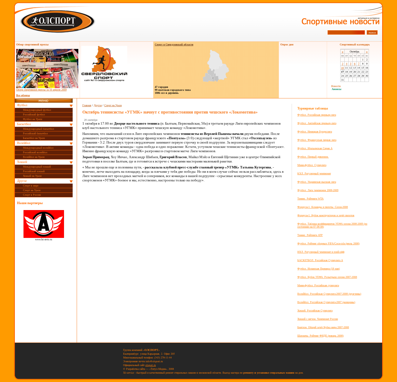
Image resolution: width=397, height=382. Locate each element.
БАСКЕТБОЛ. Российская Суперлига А (320, 260)
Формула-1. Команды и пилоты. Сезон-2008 (322, 206)
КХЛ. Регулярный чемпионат (314, 173)
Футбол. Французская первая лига (316, 139)
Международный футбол (37, 109)
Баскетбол (24, 124)
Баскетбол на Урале (34, 138)
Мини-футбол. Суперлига (311, 165)
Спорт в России (32, 194)
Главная (86, 105)
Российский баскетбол (35, 133)
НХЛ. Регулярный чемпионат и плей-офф (320, 251)
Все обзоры (23, 95)
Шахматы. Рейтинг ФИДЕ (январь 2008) (320, 335)
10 (342, 67)
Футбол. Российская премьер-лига (316, 114)
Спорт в (174, 44)
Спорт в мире (30, 185)
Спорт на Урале (32, 190)
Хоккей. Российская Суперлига (314, 310)
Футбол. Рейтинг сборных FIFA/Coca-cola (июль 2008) (328, 243)
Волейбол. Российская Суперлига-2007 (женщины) (326, 302)
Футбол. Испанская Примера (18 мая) (318, 268)
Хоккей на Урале (32, 175)
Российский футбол (34, 114)
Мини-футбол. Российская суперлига (318, 285)
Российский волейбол (35, 152)
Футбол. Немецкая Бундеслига (314, 131)
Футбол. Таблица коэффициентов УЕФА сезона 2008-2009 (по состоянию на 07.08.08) (332, 225)
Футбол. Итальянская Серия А (314, 148)
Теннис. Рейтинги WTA (310, 198)
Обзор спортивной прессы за (41, 89)
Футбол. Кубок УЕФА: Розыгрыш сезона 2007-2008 (327, 276)
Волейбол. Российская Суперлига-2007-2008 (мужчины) (329, 293)
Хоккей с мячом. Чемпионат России (317, 318)
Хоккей (22, 162)
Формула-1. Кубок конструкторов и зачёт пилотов (325, 215)
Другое (22, 181)
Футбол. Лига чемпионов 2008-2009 (317, 190)
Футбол (22, 105)
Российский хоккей (34, 171)
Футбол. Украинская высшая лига (316, 181)
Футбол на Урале (32, 119)
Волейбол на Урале (34, 156)
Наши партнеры (30, 203)
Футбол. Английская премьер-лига (316, 123)
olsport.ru (150, 365)
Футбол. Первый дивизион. (313, 156)
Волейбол (23, 143)
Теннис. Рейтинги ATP (310, 235)
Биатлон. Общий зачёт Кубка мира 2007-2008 (323, 327)
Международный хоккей (37, 166)
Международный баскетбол (38, 128)
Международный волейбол (38, 147)
